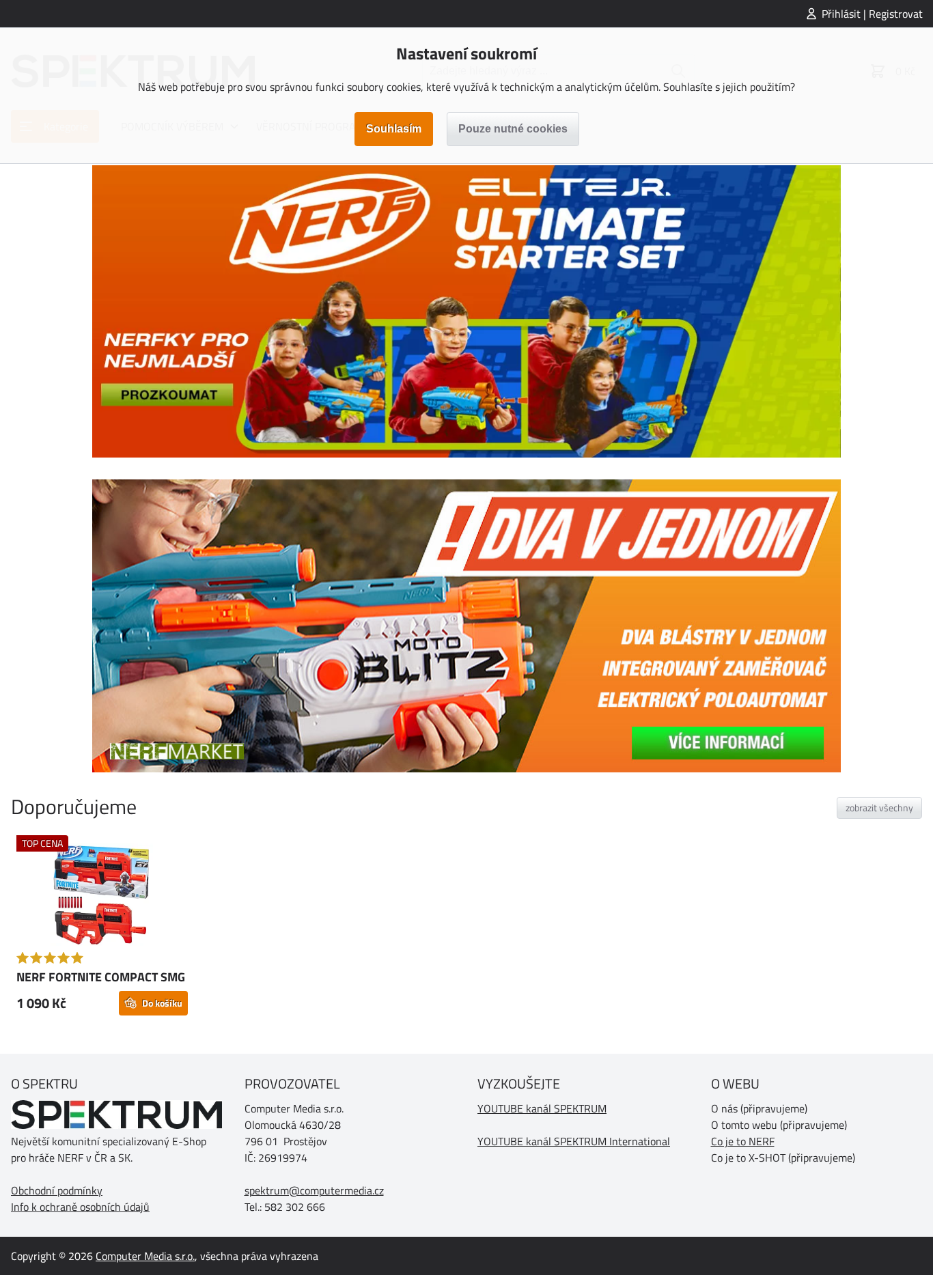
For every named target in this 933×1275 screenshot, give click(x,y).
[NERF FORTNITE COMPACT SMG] (102, 896)
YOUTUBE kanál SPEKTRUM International (573, 1141)
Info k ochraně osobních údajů (80, 1207)
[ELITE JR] (466, 311)
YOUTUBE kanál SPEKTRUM (542, 1108)
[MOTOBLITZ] (466, 625)
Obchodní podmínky (56, 1190)
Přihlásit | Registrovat (872, 13)
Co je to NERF (743, 1141)
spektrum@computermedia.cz (314, 1190)
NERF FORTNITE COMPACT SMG (100, 977)
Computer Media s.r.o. (145, 1256)
